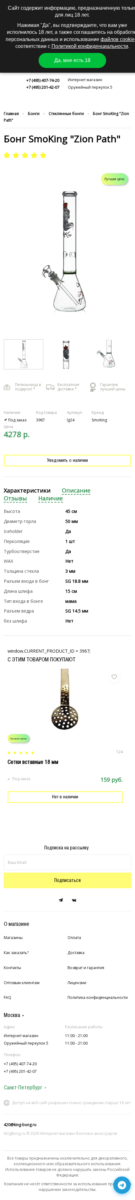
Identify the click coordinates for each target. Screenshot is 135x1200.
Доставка (76, 952)
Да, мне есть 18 (72, 60)
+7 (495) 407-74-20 (42, 80)
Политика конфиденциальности (98, 997)
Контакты (12, 967)
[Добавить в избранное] (114, 677)
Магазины (13, 937)
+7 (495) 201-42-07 (42, 87)
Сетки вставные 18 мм (33, 762)
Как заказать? (16, 952)
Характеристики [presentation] (27, 490)
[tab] (27, 491)
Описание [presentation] (76, 490)
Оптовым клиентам (22, 982)
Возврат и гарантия (86, 967)
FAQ (7, 997)
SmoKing (99, 420)
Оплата (74, 937)
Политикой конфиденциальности (89, 46)
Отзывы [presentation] (15, 498)
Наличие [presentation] (50, 498)
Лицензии (77, 982)
